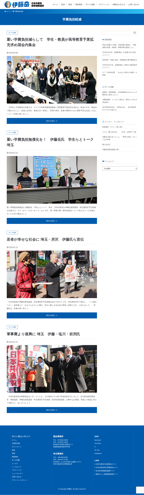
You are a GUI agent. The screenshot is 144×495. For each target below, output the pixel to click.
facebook (97, 440)
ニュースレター (17, 473)
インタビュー (16, 467)
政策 (63, 4)
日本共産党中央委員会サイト (106, 464)
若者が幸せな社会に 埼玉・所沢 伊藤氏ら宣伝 (45, 239)
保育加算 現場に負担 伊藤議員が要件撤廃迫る (119, 60)
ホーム (55, 4)
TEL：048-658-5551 (60, 457)
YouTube (97, 443)
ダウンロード (16, 447)
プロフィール (103, 4)
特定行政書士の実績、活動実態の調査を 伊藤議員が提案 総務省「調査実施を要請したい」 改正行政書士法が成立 (119, 46)
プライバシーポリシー (20, 480)
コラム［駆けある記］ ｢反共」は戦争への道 (119, 132)
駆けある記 (106, 144)
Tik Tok (96, 450)
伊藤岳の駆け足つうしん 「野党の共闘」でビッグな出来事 (119, 138)
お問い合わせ (133, 4)
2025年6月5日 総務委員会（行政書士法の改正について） (119, 53)
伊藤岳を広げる (118, 4)
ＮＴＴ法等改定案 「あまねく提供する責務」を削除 (119, 73)
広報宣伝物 (16, 443)
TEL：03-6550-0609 (60, 440)
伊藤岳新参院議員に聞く (111, 149)
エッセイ (15, 463)
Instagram (98, 453)
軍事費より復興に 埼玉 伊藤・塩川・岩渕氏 (43, 334)
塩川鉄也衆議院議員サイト (105, 471)
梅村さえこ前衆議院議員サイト (107, 474)
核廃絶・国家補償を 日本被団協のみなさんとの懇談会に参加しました (119, 93)
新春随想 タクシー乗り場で (112, 127)
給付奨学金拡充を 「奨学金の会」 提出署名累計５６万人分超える (119, 108)
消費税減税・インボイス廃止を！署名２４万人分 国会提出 (119, 101)
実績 (70, 4)
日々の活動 (90, 4)
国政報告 (78, 4)
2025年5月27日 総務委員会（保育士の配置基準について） (119, 66)
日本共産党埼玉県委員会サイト (107, 467)
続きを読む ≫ (51, 121)
